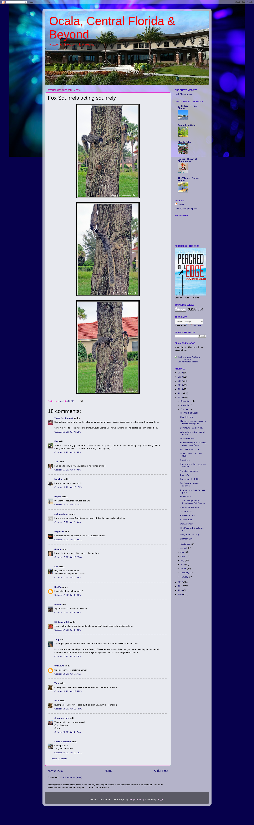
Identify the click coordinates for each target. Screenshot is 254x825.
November (186, 405)
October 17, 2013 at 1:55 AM (67, 505)
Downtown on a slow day (191, 428)
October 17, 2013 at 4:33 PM (67, 612)
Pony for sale (186, 496)
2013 (180, 397)
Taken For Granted (63, 418)
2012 (180, 582)
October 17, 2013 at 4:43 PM (67, 630)
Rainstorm (185, 460)
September (186, 544)
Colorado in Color (187, 125)
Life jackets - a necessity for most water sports (193, 422)
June (183, 556)
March (184, 568)
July (183, 552)
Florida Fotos (184, 142)
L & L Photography (183, 94)
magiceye (59, 531)
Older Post (161, 770)
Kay (56, 441)
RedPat (58, 587)
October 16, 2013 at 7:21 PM (67, 432)
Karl (56, 566)
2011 (180, 586)
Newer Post (55, 770)
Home (108, 770)
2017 (180, 381)
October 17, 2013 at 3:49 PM (67, 595)
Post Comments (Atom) (71, 777)
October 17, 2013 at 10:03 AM (68, 539)
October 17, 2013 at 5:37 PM (67, 656)
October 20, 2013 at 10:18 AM (68, 752)
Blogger (160, 799)
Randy (57, 604)
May (183, 560)
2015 (180, 389)
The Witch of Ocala (189, 413)
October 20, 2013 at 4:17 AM (67, 732)
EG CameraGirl (61, 622)
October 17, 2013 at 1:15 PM (67, 577)
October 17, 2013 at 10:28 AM (68, 557)
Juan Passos (186, 511)
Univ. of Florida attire (189, 507)
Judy (56, 639)
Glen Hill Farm (186, 417)
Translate (196, 325)
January (185, 577)
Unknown (59, 666)
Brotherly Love (187, 539)
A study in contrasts (189, 471)
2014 (180, 393)
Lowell (181, 204)
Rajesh (57, 496)
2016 (180, 385)
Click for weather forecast (188, 362)
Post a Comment (59, 758)
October (185, 409)
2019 (180, 373)
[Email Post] (81, 401)
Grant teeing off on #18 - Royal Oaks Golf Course (192, 501)
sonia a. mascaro (62, 741)
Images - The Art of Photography (187, 160)
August (184, 548)
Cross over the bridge (190, 479)
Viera (56, 683)
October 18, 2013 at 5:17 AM (67, 674)
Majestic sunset (187, 438)
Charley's (184, 475)
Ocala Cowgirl (186, 524)
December (186, 401)
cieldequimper (61, 514)
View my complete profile (186, 208)
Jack (56, 462)
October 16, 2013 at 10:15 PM (68, 487)
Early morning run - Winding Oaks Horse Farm (193, 443)
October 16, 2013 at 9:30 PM (67, 470)
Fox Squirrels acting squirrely (189, 484)
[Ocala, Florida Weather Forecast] (188, 359)
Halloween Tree (187, 515)
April (183, 564)
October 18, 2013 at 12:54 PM (68, 691)
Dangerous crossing (189, 534)
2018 (180, 377)
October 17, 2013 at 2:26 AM (67, 522)
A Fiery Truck (186, 519)
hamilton (58, 479)
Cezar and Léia (61, 718)
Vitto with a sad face (189, 449)
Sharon (58, 549)
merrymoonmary (136, 799)
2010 (180, 590)
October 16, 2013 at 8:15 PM (67, 452)
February (185, 572)
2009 (180, 594)
